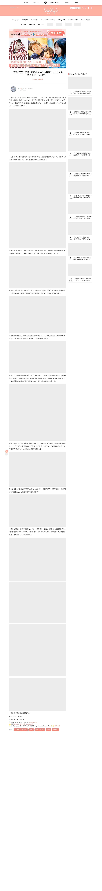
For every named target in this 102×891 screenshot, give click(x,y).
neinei (55, 729)
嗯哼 (48, 729)
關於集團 (26, 2)
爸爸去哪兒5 (40, 729)
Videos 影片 (32, 24)
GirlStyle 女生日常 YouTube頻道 (23, 724)
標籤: (11, 729)
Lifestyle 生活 (61, 20)
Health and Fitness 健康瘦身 (48, 20)
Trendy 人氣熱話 (85, 20)
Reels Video (41, 24)
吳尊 (31, 729)
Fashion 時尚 (34, 20)
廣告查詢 (67, 2)
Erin (21, 88)
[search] (83, 8)
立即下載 (57, 726)
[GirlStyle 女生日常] (51, 11)
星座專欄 (23, 24)
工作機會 (76, 2)
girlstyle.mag (33, 722)
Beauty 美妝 (15, 20)
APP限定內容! (25, 20)
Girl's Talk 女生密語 (73, 20)
